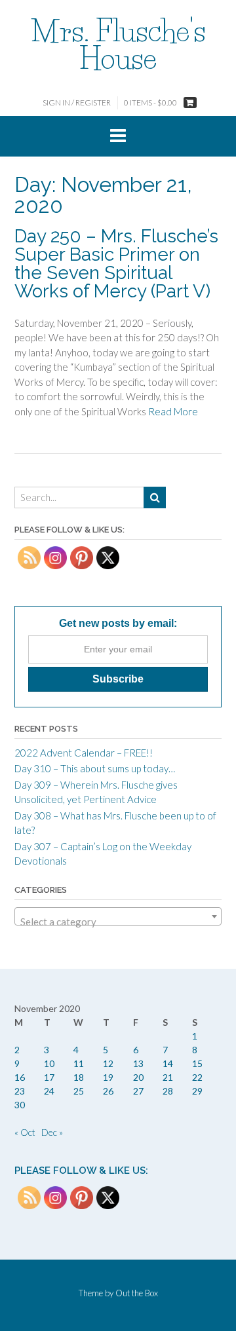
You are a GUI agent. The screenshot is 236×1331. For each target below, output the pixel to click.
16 (19, 1077)
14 (168, 1063)
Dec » (52, 1132)
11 (78, 1063)
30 (19, 1104)
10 (49, 1063)
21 (168, 1077)
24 (49, 1091)
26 (108, 1091)
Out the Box (136, 1293)
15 (197, 1063)
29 (197, 1091)
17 (49, 1077)
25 (78, 1091)
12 (108, 1063)
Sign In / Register (77, 102)
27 (138, 1091)
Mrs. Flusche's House (118, 44)
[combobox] (118, 916)
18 (78, 1077)
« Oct (24, 1132)
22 (197, 1077)
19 (108, 1077)
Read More (173, 411)
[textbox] (118, 922)
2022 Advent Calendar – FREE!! (83, 753)
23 (19, 1091)
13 (138, 1063)
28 (168, 1091)
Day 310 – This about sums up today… (94, 768)
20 (138, 1077)
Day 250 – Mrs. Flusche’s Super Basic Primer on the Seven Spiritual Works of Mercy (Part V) (116, 263)
